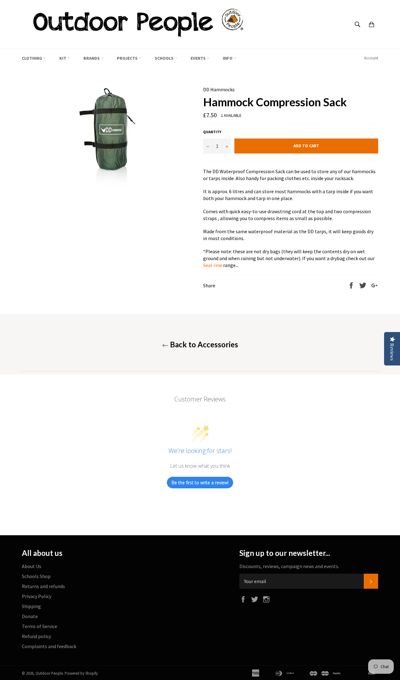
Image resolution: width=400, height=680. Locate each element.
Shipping (31, 606)
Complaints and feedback (49, 646)
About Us (31, 566)
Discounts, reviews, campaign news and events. (289, 566)
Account (371, 58)
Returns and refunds (43, 586)
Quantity (212, 131)
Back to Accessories (203, 344)
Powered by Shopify (81, 673)
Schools (164, 58)
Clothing (32, 58)
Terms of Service (39, 626)
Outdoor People (49, 673)
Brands (92, 58)
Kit (63, 58)
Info (228, 58)
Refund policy (36, 636)
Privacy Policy (36, 596)
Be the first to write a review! (200, 483)
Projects (127, 58)
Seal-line (212, 265)
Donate (30, 616)
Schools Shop (36, 576)
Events (199, 58)
